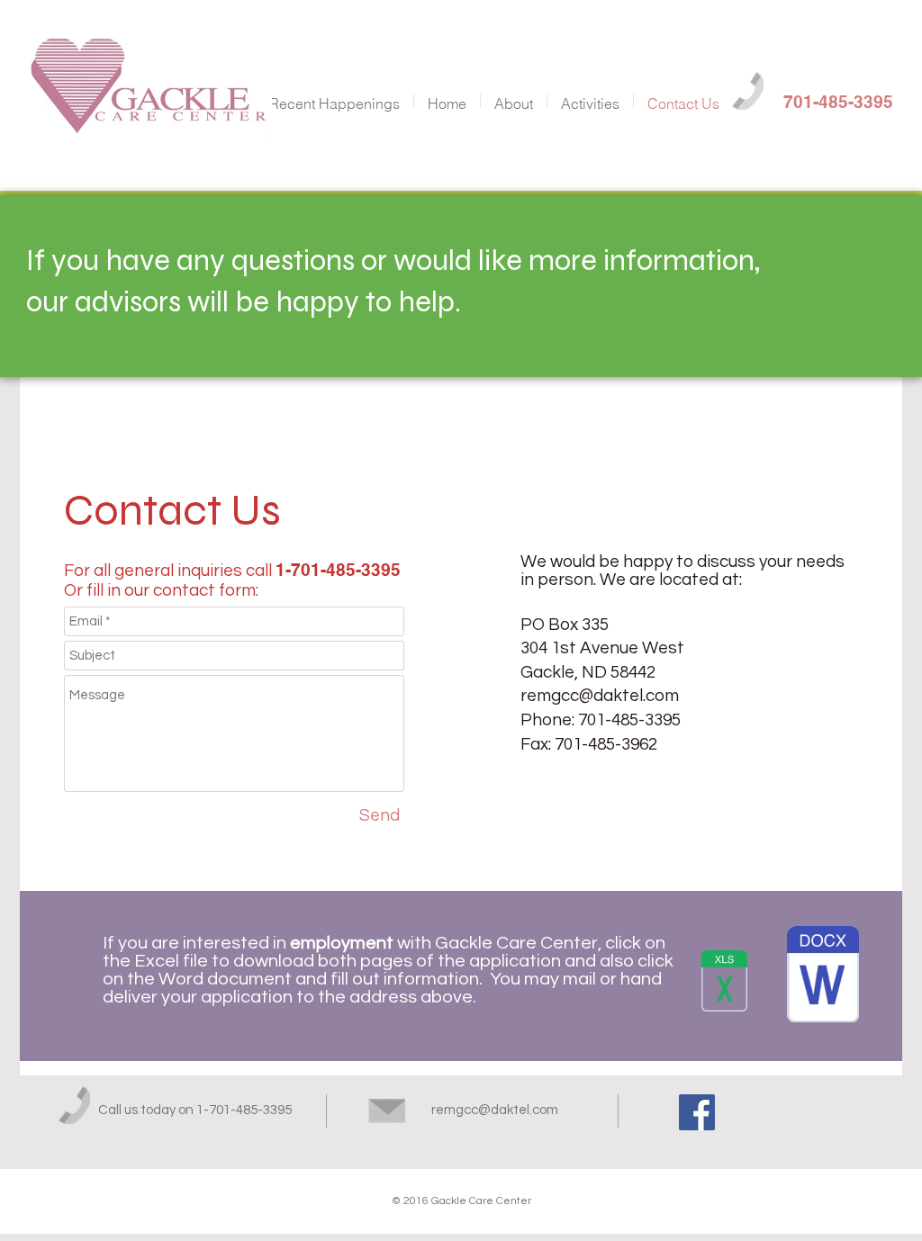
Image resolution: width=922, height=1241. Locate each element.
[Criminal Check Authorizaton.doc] (822, 976)
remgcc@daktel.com (599, 696)
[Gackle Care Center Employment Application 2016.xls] (724, 983)
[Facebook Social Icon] (697, 1112)
